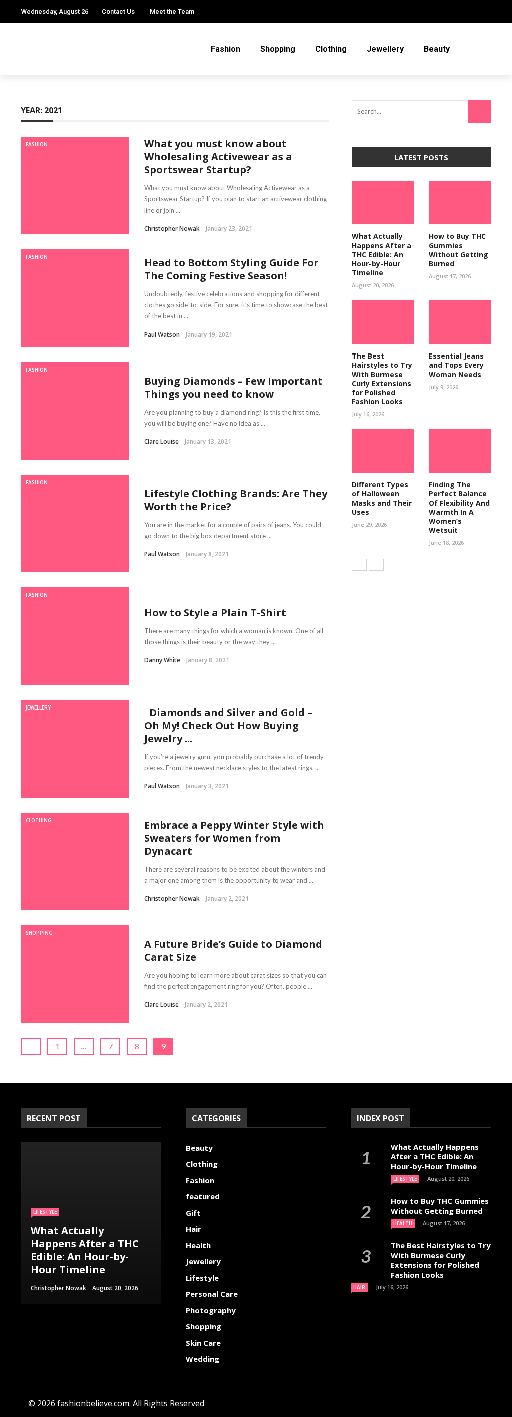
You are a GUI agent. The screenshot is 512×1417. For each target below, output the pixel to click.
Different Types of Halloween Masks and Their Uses (382, 498)
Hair (194, 1229)
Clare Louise (161, 441)
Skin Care (203, 1343)
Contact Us (118, 11)
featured (203, 1196)
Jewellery (385, 49)
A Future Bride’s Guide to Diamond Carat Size (233, 950)
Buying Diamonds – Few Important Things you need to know (233, 387)
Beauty (437, 49)
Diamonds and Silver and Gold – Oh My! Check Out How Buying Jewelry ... (228, 725)
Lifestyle (202, 1278)
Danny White (162, 660)
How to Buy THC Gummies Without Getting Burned (458, 249)
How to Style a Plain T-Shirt (215, 612)
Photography (211, 1310)
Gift (193, 1213)
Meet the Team (172, 11)
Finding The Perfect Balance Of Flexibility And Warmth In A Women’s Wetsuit (459, 507)
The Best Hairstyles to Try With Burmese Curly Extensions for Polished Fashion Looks (382, 378)
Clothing (331, 49)
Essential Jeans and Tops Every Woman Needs (456, 365)
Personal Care (212, 1294)
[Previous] (359, 565)
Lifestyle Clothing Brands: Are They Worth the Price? (236, 500)
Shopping (278, 49)
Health (43, 1224)
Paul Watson (162, 334)
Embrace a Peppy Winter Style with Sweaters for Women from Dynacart (234, 838)
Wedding (203, 1359)
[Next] (376, 565)
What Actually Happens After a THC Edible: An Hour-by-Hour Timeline (382, 254)
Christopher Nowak (172, 228)
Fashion (225, 49)
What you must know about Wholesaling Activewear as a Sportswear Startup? (218, 156)
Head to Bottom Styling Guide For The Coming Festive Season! (231, 269)
